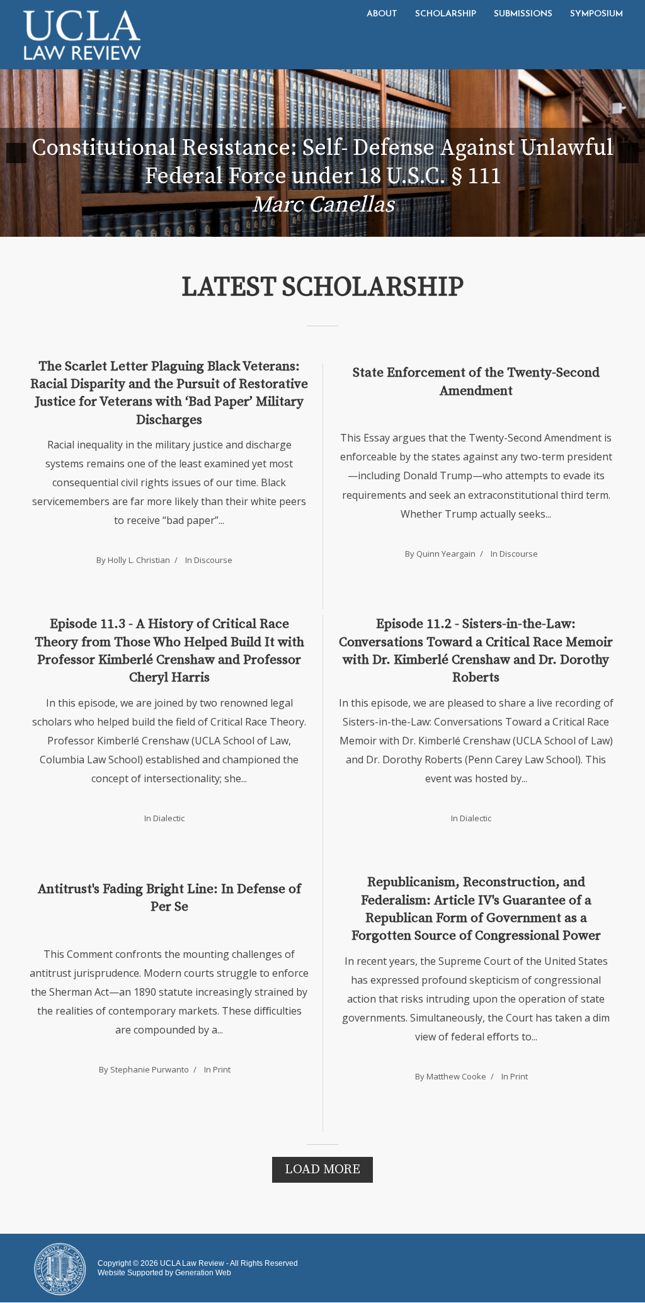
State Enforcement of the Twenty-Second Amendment (476, 382)
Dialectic (169, 818)
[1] (303, 226)
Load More (322, 1169)
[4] (342, 226)
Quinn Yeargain (446, 553)
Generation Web (203, 1272)
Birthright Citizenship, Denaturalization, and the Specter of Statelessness (323, 176)
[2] (316, 226)
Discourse (213, 560)
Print (222, 1069)
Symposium (596, 14)
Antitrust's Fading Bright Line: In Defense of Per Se (169, 898)
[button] (16, 153)
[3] (329, 226)
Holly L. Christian (139, 560)
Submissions (523, 14)
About (382, 14)
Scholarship (445, 14)
